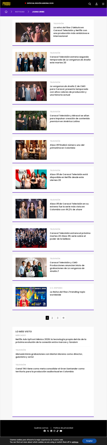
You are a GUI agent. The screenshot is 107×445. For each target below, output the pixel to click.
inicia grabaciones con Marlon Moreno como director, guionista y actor (49, 355)
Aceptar (89, 441)
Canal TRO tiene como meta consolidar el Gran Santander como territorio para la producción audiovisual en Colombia (50, 370)
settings (75, 442)
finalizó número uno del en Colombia (67, 146)
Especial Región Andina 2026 (40, 3)
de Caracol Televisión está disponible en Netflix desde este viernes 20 (69, 177)
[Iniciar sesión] (96, 3)
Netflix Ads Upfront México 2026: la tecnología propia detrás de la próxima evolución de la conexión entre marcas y (51, 341)
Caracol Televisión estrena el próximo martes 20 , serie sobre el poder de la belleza (70, 236)
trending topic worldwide (67, 293)
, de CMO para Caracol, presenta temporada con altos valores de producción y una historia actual (69, 90)
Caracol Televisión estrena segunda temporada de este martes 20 (70, 59)
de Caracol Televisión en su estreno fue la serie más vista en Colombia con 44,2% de (69, 206)
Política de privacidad (63, 428)
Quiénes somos (41, 428)
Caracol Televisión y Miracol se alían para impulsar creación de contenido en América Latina (70, 118)
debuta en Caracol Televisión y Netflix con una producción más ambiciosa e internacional (71, 32)
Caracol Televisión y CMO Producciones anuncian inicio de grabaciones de (67, 267)
